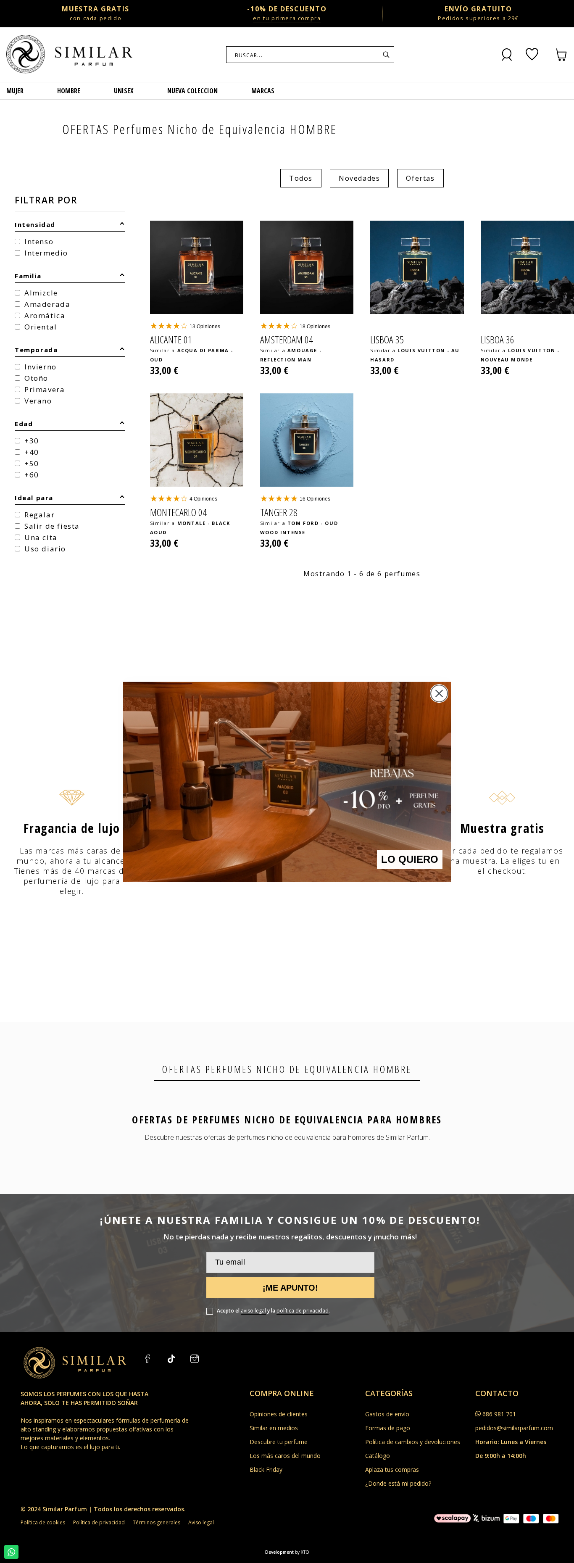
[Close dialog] (439, 693)
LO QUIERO (409, 859)
